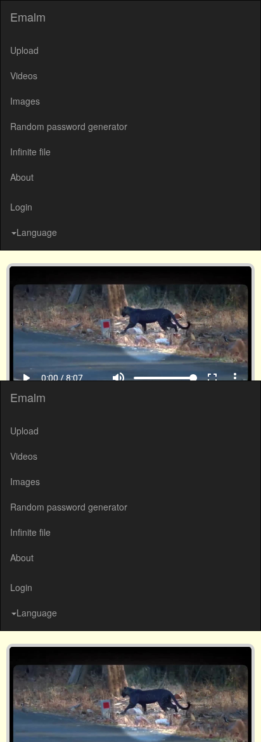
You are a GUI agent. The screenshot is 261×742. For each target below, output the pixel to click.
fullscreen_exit (221, 717)
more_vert (244, 717)
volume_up (128, 717)
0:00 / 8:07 (52, 717)
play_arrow (16, 717)
